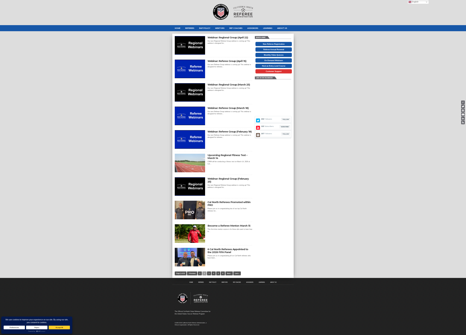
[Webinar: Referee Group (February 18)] (190, 148)
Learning (267, 28)
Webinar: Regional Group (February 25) (228, 180)
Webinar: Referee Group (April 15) (227, 61)
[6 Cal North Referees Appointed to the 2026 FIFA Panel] (190, 266)
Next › (229, 273)
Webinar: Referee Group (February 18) (230, 131)
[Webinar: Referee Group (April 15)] (190, 77)
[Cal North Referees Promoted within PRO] (190, 219)
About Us (282, 28)
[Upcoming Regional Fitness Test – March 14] (190, 172)
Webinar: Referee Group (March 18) (228, 108)
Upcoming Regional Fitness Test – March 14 (227, 157)
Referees (189, 28)
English (414, 2)
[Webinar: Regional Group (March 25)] (190, 101)
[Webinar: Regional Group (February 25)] (190, 195)
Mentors (220, 28)
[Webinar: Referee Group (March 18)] (190, 124)
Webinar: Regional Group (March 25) (229, 84)
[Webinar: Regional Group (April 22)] (190, 54)
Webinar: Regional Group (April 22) (228, 37)
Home (177, 28)
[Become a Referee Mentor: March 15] (190, 242)
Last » (237, 273)
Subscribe (285, 126)
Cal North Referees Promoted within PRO (229, 204)
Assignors (252, 28)
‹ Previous (192, 273)
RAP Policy (204, 28)
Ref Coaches (235, 28)
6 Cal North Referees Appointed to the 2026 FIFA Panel (228, 251)
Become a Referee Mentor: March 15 (229, 225)
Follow (286, 119)
